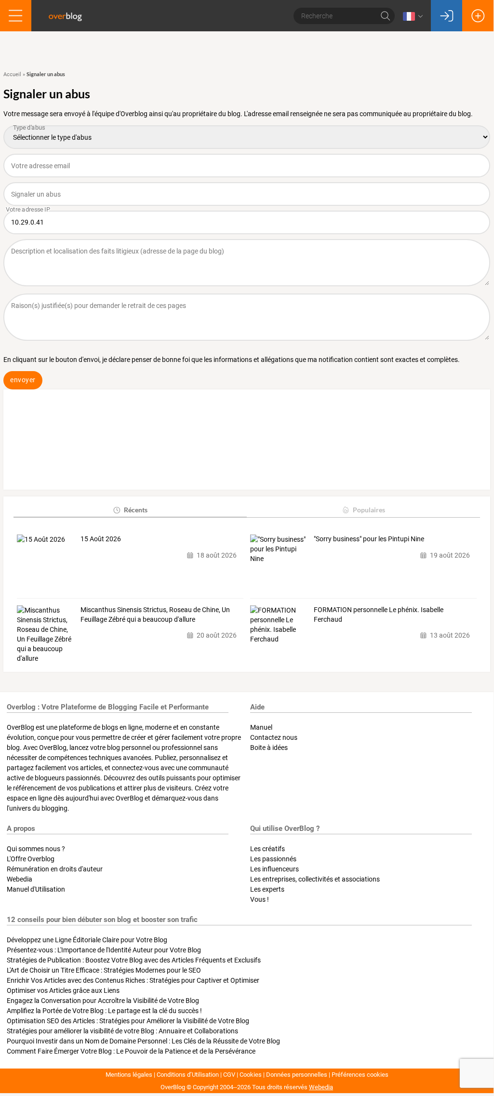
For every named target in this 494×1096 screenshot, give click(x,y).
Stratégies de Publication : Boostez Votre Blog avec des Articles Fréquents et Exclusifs (134, 960)
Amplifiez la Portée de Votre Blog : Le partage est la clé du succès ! (104, 1011)
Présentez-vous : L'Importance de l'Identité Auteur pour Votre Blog (104, 950)
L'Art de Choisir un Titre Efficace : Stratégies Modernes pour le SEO (104, 970)
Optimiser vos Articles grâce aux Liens (63, 990)
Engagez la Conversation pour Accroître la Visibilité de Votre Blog (103, 1000)
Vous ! (259, 899)
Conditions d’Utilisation (188, 1074)
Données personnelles (296, 1074)
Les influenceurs (274, 869)
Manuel (261, 727)
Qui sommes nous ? (36, 849)
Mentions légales (129, 1074)
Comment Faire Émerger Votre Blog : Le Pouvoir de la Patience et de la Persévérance (131, 1051)
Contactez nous (273, 737)
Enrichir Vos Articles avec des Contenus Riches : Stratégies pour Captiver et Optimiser (133, 980)
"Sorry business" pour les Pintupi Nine (369, 539)
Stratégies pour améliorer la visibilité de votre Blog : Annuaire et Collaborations (122, 1031)
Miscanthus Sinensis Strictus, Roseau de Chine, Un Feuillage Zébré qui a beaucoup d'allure (155, 614)
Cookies (251, 1074)
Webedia (19, 879)
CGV (229, 1074)
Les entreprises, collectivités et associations (315, 879)
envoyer (23, 380)
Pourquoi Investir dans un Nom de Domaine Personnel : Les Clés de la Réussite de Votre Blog (143, 1041)
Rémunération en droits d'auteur (55, 869)
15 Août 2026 (100, 539)
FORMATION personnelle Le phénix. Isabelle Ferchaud (378, 614)
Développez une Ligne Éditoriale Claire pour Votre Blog (87, 940)
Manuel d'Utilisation (36, 889)
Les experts (267, 889)
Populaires (369, 510)
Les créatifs (267, 849)
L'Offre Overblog (30, 859)
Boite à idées (269, 747)
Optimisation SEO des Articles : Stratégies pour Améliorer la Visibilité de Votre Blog (128, 1021)
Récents (135, 510)
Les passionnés (273, 859)
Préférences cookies (360, 1074)
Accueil (12, 74)
